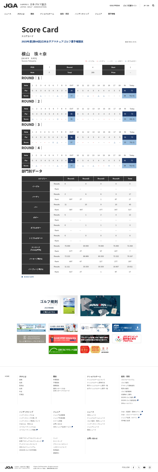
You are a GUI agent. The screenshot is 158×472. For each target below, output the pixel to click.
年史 (20, 391)
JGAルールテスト (127, 403)
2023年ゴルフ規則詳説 (128, 400)
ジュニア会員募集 (59, 415)
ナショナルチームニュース (96, 418)
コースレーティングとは (27, 427)
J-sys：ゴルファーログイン (130, 415)
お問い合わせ (57, 424)
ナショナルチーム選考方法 (96, 382)
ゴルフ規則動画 (126, 391)
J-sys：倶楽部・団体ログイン (131, 412)
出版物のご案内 (126, 394)
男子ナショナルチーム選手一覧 (97, 385)
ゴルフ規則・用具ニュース (96, 421)
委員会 (21, 385)
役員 (20, 382)
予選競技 (56, 382)
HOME (7, 376)
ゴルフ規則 (124, 382)
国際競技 (56, 385)
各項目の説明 (29, 277)
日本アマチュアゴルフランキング (30, 438)
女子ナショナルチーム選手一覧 (97, 388)
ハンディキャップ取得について (29, 421)
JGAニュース (91, 415)
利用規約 (56, 450)
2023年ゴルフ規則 (127, 397)
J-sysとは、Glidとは (26, 424)
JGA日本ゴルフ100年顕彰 (28, 450)
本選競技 (56, 380)
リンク (55, 438)
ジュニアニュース (93, 427)
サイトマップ (57, 441)
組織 (20, 380)
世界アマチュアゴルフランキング (30, 441)
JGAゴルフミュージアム (27, 447)
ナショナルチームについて (96, 380)
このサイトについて (60, 447)
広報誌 (21, 394)
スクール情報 (57, 421)
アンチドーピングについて (28, 444)
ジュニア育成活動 (59, 418)
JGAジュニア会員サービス (62, 427)
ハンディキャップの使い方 (28, 418)
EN (148, 6)
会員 (20, 388)
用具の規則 (124, 388)
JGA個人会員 (125, 420)
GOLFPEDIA (115, 6)
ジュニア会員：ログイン (129, 418)
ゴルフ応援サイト (130, 6)
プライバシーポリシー (60, 444)
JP (145, 6)
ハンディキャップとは (26, 415)
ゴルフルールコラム (127, 380)
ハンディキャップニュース (96, 424)
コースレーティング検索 (27, 430)
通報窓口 (56, 453)
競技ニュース (91, 430)
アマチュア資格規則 (127, 385)
